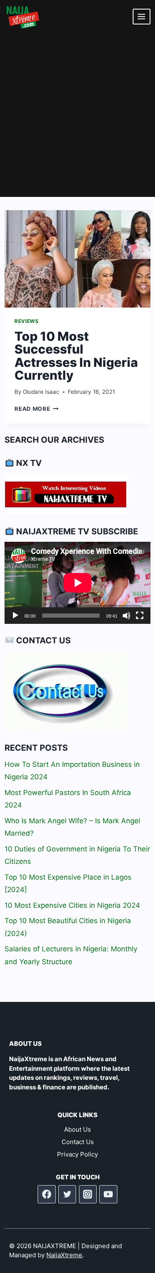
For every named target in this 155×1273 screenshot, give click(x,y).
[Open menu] (141, 16)
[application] (77, 583)
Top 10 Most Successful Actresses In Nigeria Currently (76, 356)
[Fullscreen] (140, 615)
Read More (36, 408)
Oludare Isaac (41, 391)
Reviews (26, 321)
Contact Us (78, 1142)
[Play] (15, 615)
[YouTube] (108, 1194)
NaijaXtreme (64, 1255)
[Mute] (126, 615)
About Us (77, 1129)
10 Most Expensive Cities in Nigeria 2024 (72, 905)
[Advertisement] (77, 115)
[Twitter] (67, 1194)
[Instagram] (88, 1194)
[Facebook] (47, 1194)
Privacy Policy (77, 1154)
